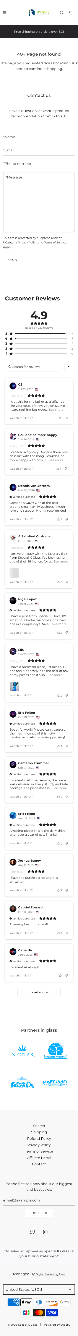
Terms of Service (55, 242)
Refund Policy (39, 1139)
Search (39, 1126)
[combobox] (68, 366)
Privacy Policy (27, 242)
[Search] (61, 12)
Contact (39, 1164)
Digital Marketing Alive (50, 1274)
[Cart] (70, 12)
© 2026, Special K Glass (22, 1324)
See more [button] (55, 410)
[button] (36, 334)
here (19, 69)
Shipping (39, 1132)
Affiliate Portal (39, 1158)
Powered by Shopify (57, 1324)
